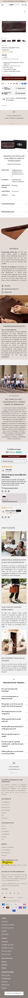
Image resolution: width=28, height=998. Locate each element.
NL (17, 59)
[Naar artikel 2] (9, 40)
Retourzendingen (6, 810)
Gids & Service (5, 805)
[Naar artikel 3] (14, 40)
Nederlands (20, 897)
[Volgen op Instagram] (10, 893)
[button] (5, 52)
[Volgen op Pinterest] (14, 893)
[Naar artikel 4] (19, 40)
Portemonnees (5, 934)
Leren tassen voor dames (8, 924)
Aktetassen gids (5, 984)
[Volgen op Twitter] (6, 893)
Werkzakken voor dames (8, 944)
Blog (3, 815)
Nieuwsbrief (4, 818)
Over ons (4, 826)
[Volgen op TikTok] (18, 893)
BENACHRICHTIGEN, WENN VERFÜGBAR (14, 78)
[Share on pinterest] (2, 491)
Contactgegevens (6, 802)
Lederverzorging (6, 975)
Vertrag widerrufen (14, 993)
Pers (3, 839)
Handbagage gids (6, 978)
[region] (14, 116)
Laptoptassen (5, 941)
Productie (4, 829)
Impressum (4, 855)
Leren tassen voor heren (8, 928)
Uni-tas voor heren (6, 954)
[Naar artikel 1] (4, 40)
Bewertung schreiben (14, 456)
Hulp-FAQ (4, 813)
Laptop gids (5, 981)
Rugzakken (4, 931)
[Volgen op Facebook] (2, 893)
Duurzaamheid (5, 831)
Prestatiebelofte (5, 834)
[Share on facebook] (9, 491)
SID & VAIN (4, 45)
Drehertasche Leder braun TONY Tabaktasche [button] (9, 501)
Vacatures (4, 837)
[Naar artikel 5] (24, 40)
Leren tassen (5, 921)
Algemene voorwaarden (8, 847)
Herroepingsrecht (6, 852)
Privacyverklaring (6, 850)
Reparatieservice (6, 807)
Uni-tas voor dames (6, 951)
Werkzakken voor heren (7, 948)
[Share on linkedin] (6, 491)
